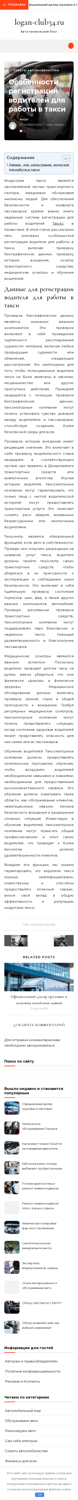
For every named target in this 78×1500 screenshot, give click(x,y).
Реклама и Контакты (22, 1381)
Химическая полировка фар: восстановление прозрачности (39, 1226)
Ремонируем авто (20, 1431)
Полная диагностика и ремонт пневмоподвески (40, 1186)
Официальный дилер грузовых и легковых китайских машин (37, 1107)
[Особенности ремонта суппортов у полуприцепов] (14, 940)
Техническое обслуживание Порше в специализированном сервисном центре (39, 1126)
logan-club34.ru (39, 22)
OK (39, 1494)
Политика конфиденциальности (32, 1371)
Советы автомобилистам (36, 70)
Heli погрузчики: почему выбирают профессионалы (42, 1166)
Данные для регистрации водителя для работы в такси (39, 167)
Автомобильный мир (23, 1411)
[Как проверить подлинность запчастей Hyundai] (64, 940)
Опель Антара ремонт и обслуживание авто (39, 1285)
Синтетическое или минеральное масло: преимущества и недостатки (37, 1246)
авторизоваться (40, 1045)
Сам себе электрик (21, 1441)
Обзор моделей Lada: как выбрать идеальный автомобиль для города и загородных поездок (41, 1325)
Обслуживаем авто (21, 1421)
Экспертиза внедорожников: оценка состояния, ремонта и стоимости (40, 1266)
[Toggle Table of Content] (64, 158)
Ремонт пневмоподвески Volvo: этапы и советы (40, 1206)
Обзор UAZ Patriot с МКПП (42, 1303)
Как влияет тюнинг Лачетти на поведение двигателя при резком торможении (42, 1146)
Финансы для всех (21, 1461)
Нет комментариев (39, 924)
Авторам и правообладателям (31, 1361)
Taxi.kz (57, 223)
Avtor (24, 119)
